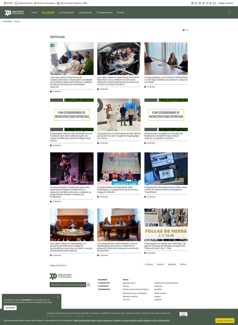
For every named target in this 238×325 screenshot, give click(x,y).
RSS (187, 30)
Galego (221, 3)
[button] (58, 297)
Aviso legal (94, 313)
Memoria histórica (130, 296)
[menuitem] (34, 12)
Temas (125, 279)
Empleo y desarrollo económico (136, 289)
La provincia (103, 286)
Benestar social (129, 283)
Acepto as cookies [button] (225, 321)
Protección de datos (117, 313)
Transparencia (104, 289)
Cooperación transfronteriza (166, 283)
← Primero (148, 264)
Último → (184, 264)
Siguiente (172, 264)
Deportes (158, 286)
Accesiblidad (104, 313)
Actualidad (102, 279)
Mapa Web (85, 313)
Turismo (126, 299)
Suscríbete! (10, 308)
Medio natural (160, 293)
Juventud (158, 299)
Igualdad (158, 289)
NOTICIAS (57, 37)
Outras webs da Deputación (160, 313)
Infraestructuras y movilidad (134, 293)
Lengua (157, 296)
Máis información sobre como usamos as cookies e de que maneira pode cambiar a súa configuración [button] (122, 320)
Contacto (145, 313)
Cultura (126, 286)
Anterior (160, 264)
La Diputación (104, 283)
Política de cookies (133, 313)
